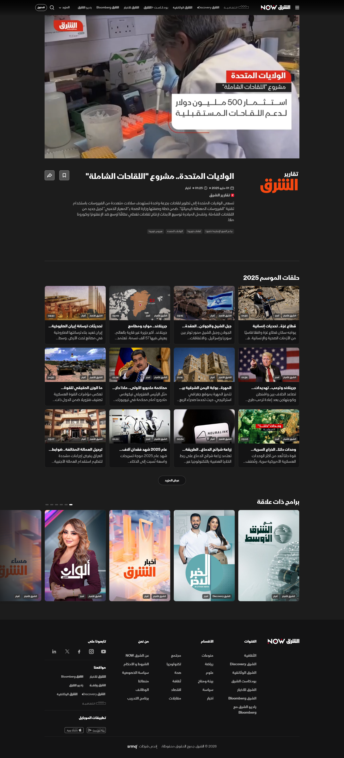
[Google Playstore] (96, 730)
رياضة (209, 664)
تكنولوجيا (174, 664)
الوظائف (142, 690)
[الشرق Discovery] (208, 7)
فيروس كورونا (155, 231)
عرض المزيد (172, 480)
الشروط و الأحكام (136, 664)
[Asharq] (98, 676)
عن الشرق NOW (137, 655)
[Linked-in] (53, 652)
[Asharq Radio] (76, 685)
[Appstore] (74, 730)
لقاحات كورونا (194, 231)
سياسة (207, 690)
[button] (173, 88)
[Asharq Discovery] (93, 694)
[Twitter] (65, 651)
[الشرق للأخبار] (131, 7)
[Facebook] (77, 651)
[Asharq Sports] (98, 685)
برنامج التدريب (138, 698)
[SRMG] (132, 746)
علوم (209, 673)
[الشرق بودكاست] (156, 7)
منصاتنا (143, 681)
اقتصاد (176, 690)
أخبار (277, 316)
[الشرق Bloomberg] (108, 7)
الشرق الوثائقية (244, 673)
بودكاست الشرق (243, 681)
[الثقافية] (236, 7)
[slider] (172, 145)
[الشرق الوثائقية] (182, 7)
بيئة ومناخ (205, 681)
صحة (177, 673)
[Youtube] (101, 651)
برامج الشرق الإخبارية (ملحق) (219, 231)
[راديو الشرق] (85, 7)
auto (279, 152)
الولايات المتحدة (175, 231)
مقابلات (175, 698)
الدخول (41, 7)
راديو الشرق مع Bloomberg (244, 709)
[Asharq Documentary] (67, 694)
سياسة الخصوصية (135, 673)
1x (265, 152)
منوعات (207, 655)
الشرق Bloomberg (242, 698)
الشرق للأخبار (289, 316)
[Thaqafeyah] (94, 703)
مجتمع (176, 655)
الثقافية (250, 655)
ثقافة (176, 681)
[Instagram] (89, 651)
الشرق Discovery (221, 596)
